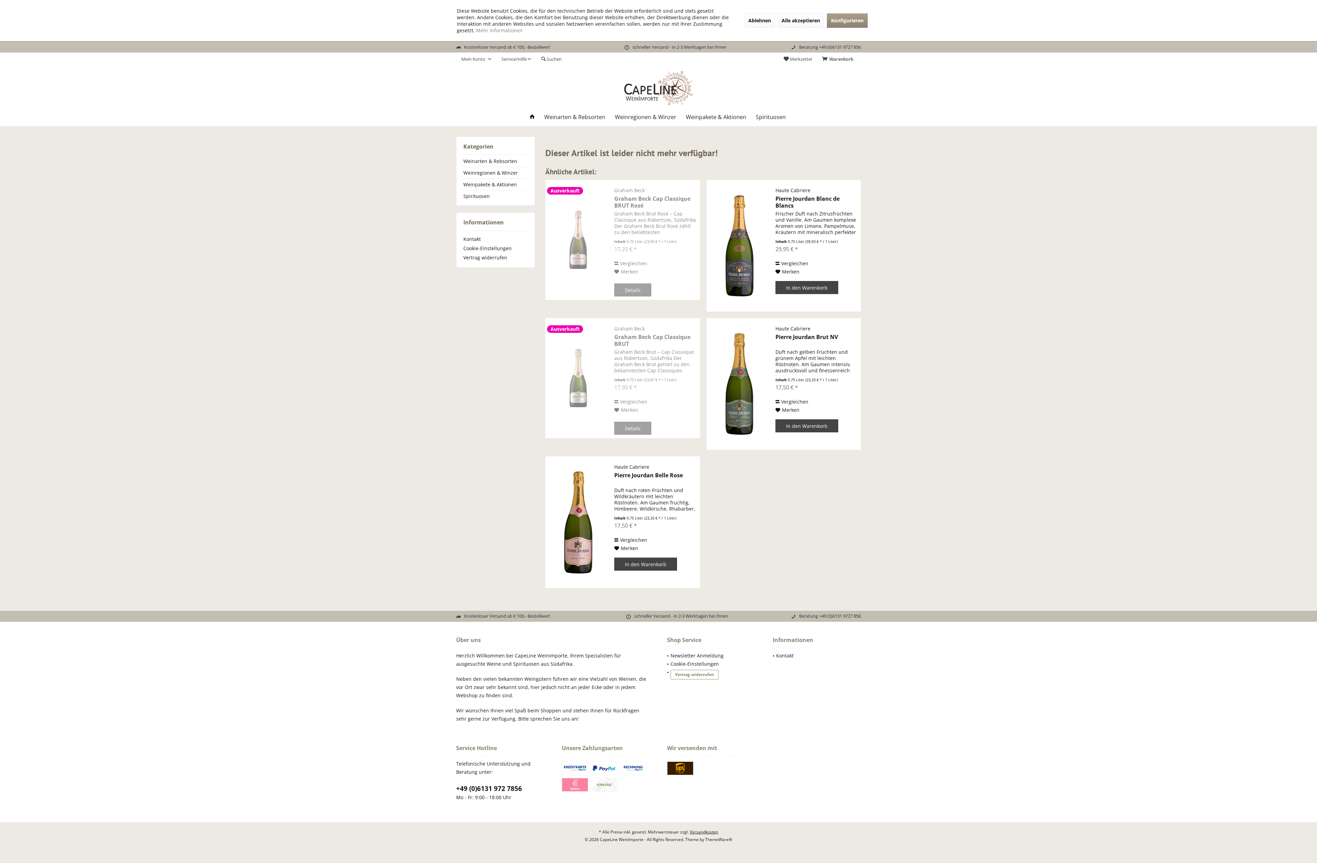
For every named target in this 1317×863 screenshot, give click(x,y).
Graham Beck (629, 190)
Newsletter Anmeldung (697, 655)
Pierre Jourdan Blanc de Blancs (807, 202)
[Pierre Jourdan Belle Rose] (578, 522)
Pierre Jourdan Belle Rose (648, 475)
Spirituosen (476, 196)
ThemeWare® (718, 839)
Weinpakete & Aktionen (490, 184)
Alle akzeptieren (801, 20)
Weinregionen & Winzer (490, 173)
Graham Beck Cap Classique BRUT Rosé (652, 202)
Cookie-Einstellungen (487, 248)
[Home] (532, 117)
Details (633, 290)
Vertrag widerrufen (485, 257)
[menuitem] (839, 59)
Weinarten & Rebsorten (490, 161)
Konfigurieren (847, 20)
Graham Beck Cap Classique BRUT (652, 340)
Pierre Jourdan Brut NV (806, 337)
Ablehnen (759, 20)
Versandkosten (704, 832)
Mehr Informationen (499, 30)
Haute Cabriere (792, 190)
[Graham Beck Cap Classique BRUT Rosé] (578, 240)
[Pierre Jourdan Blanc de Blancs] (739, 245)
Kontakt (472, 239)
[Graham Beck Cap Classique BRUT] (578, 378)
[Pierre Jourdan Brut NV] (739, 384)
